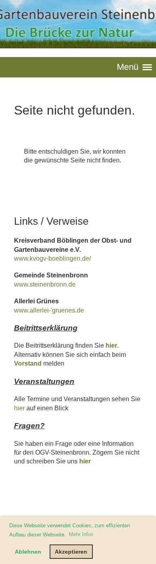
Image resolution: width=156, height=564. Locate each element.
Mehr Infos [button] (81, 534)
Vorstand (28, 363)
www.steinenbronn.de (45, 284)
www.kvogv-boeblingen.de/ (52, 258)
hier (111, 345)
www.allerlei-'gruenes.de (49, 310)
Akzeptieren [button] (71, 551)
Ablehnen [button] (28, 551)
